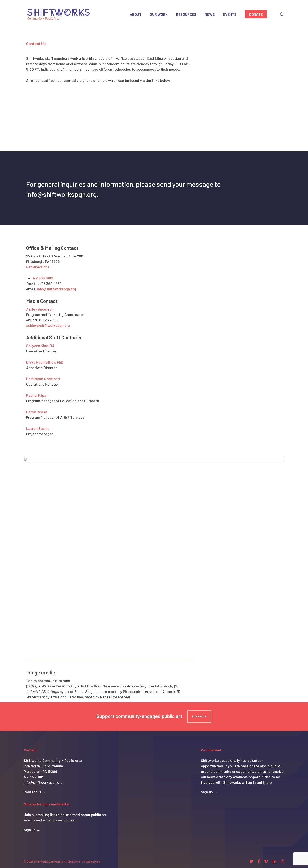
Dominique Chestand (43, 378)
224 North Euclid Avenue (43, 766)
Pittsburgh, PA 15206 (40, 771)
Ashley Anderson (39, 309)
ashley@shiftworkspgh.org (48, 325)
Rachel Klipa (36, 395)
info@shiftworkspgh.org (56, 289)
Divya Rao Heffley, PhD (44, 362)
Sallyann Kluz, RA (40, 345)
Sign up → (32, 829)
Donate (199, 716)
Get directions (37, 267)
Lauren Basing (37, 428)
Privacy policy (91, 861)
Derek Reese (36, 411)
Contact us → (35, 792)
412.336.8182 (43, 278)
